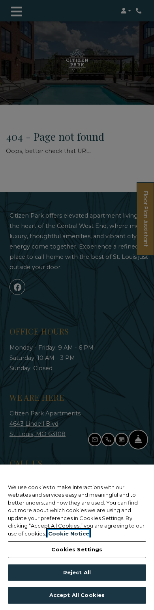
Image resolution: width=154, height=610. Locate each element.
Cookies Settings (76, 549)
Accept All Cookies (77, 595)
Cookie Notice (68, 533)
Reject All (77, 572)
